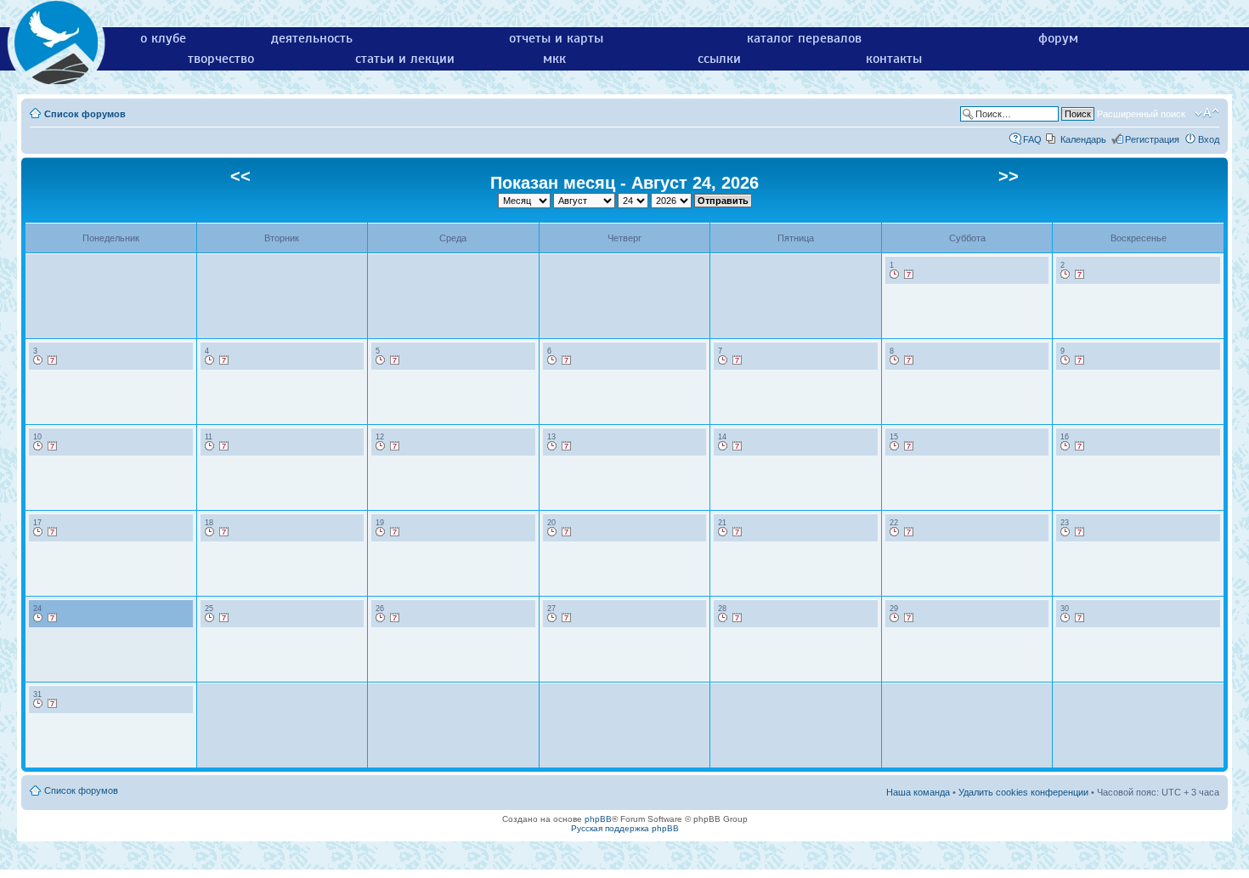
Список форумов (85, 114)
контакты (894, 58)
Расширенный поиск (1141, 114)
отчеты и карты (556, 38)
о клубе (163, 38)
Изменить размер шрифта (1207, 113)
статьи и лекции (405, 58)
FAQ (1032, 139)
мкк (554, 58)
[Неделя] (909, 274)
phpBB (598, 819)
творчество (221, 58)
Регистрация (1152, 139)
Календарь (1083, 139)
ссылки (719, 58)
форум (1058, 38)
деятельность (312, 38)
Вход (1208, 139)
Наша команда (918, 792)
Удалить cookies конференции (1023, 792)
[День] (895, 274)
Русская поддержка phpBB (625, 828)
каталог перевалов (804, 38)
